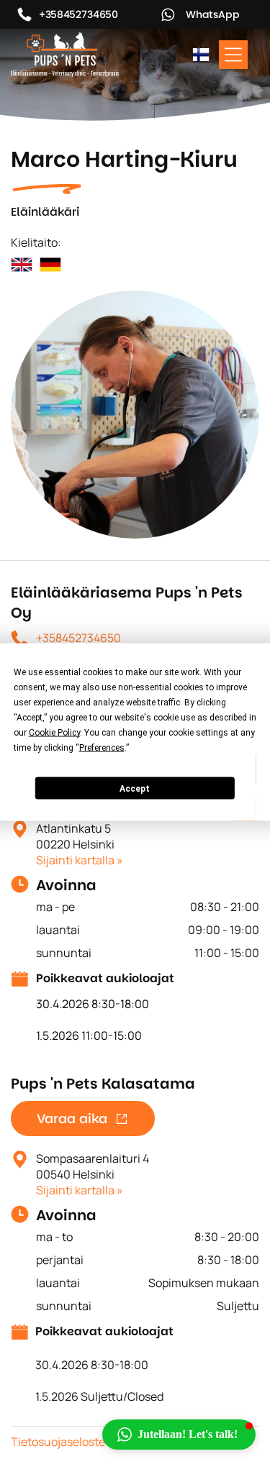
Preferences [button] (102, 748)
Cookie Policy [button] (54, 733)
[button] (179, 1434)
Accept (135, 788)
